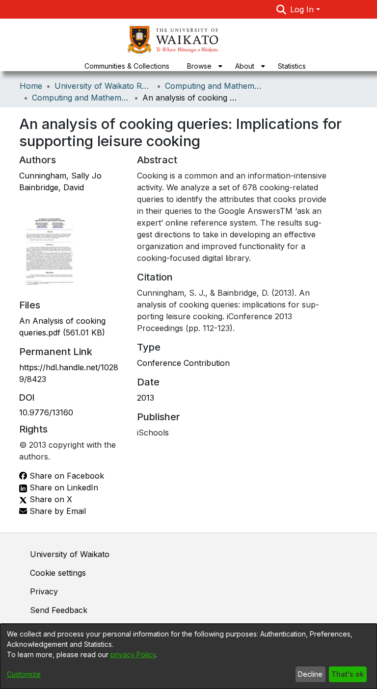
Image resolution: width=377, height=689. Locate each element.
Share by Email (56, 511)
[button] (281, 9)
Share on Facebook (65, 476)
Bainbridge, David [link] (51, 187)
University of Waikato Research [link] (103, 86)
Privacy (44, 591)
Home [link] (31, 86)
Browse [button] (199, 66)
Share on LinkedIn (62, 487)
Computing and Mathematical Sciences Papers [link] (81, 97)
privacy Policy (133, 654)
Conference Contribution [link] (183, 363)
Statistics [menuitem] (292, 66)
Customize (24, 674)
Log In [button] (303, 9)
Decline (310, 674)
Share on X (49, 499)
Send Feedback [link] (58, 610)
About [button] (244, 66)
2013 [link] (145, 398)
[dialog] (188, 656)
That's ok (347, 674)
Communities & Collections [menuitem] (126, 66)
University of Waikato (69, 554)
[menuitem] (202, 66)
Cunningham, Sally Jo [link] (60, 175)
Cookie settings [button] (58, 573)
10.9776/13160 (46, 412)
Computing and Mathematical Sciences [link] (214, 86)
